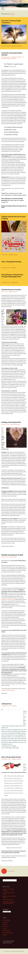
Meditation (18, 424)
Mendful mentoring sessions (8, 599)
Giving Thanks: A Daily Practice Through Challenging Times (12, 276)
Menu (2, 9)
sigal (13, 13)
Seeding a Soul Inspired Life (11, 422)
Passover (16, 254)
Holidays (14, 46)
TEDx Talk (4, 928)
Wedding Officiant (6, 930)
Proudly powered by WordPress (17, 951)
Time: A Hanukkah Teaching (11, 262)
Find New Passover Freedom (11, 289)
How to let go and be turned (11, 757)
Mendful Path (19, 46)
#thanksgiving (13, 58)
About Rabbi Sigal (6, 920)
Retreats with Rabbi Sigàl (8, 932)
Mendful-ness (5, 922)
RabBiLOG (5, 934)
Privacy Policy (5, 926)
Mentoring (5, 924)
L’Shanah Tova (6, 704)
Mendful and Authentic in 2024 (12, 555)
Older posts (9, 871)
